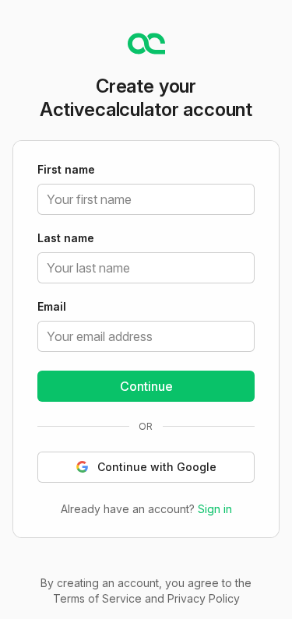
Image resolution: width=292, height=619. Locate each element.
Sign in (215, 508)
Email (51, 307)
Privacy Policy (203, 598)
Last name (65, 239)
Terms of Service (97, 598)
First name (66, 170)
